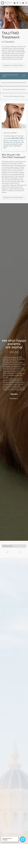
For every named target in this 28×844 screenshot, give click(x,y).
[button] (26, 2)
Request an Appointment (13, 65)
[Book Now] (23, 3)
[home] (6, 3)
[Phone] (20, 3)
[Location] (14, 3)
